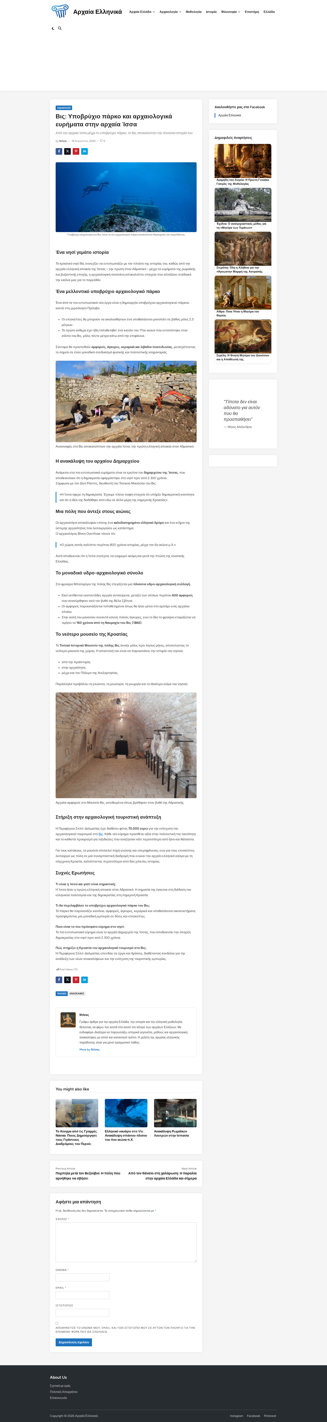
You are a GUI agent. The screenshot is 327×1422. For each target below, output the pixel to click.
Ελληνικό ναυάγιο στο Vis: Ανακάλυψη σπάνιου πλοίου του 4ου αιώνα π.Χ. (126, 1135)
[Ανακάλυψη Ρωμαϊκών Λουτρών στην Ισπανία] (175, 1113)
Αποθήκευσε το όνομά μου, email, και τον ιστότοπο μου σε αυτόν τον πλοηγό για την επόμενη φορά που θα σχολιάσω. (125, 1329)
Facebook (253, 1416)
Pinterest (270, 1416)
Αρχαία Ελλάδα (140, 12)
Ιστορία (211, 12)
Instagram (236, 1416)
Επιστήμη (252, 12)
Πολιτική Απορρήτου (64, 1392)
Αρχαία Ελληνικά (97, 11)
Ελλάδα (269, 12)
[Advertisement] (163, 64)
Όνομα (62, 1270)
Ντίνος (63, 141)
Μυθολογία (194, 12)
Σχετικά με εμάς (60, 1386)
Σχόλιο (62, 1219)
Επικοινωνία (58, 1398)
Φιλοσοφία (229, 12)
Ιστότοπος (64, 1305)
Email (61, 1287)
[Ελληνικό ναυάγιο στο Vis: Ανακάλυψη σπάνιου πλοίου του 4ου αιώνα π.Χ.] (126, 1113)
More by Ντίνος (89, 1049)
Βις (101, 834)
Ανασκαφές (76, 993)
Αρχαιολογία (169, 12)
